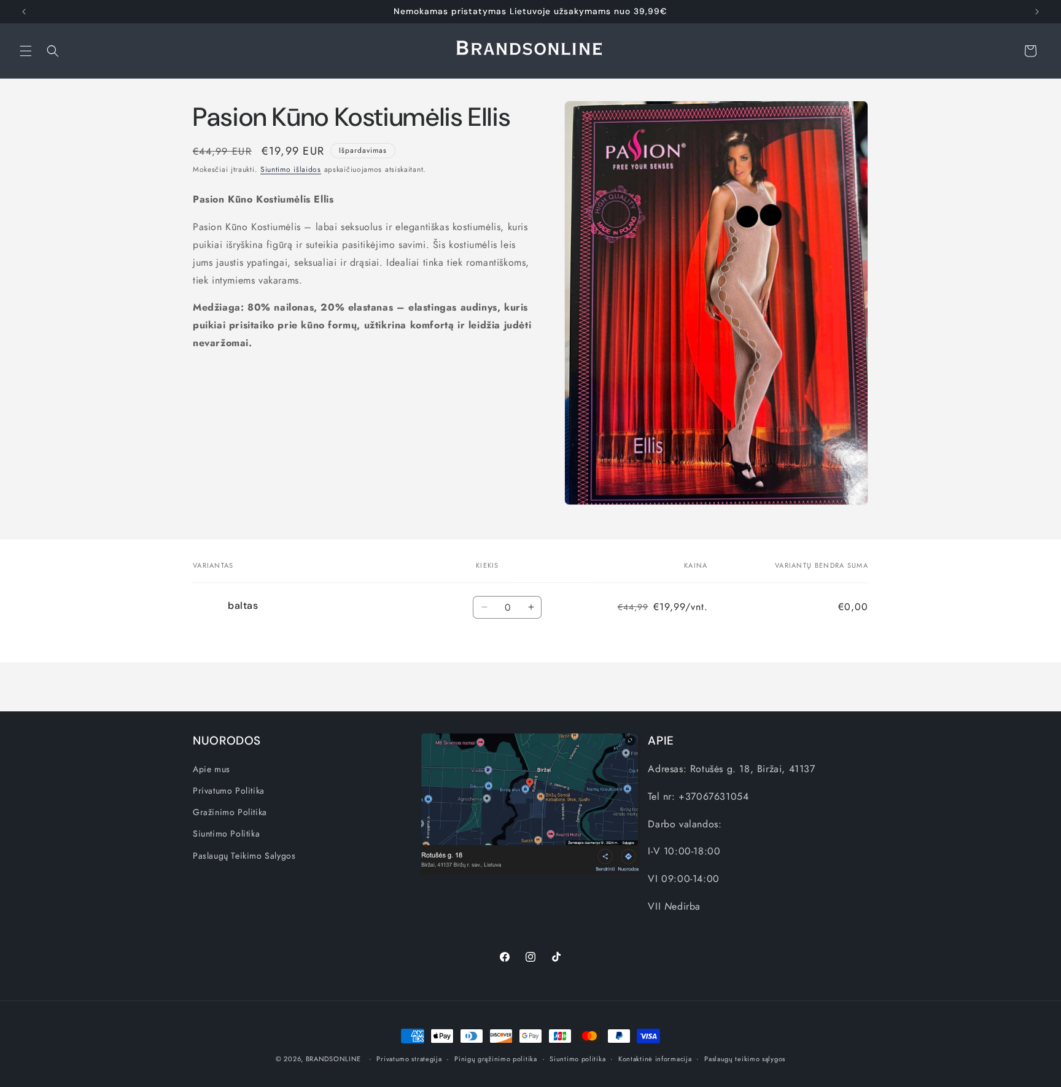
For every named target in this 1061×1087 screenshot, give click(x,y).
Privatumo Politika (229, 790)
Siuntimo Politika (226, 833)
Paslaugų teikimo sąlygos (744, 1059)
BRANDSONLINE (333, 1059)
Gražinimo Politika (230, 812)
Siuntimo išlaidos (290, 169)
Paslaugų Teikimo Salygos (244, 855)
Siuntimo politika (577, 1059)
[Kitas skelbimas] (1037, 11)
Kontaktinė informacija (654, 1059)
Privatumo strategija (408, 1059)
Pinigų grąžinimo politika (495, 1059)
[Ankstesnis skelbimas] (23, 11)
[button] (25, 50)
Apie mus (211, 769)
